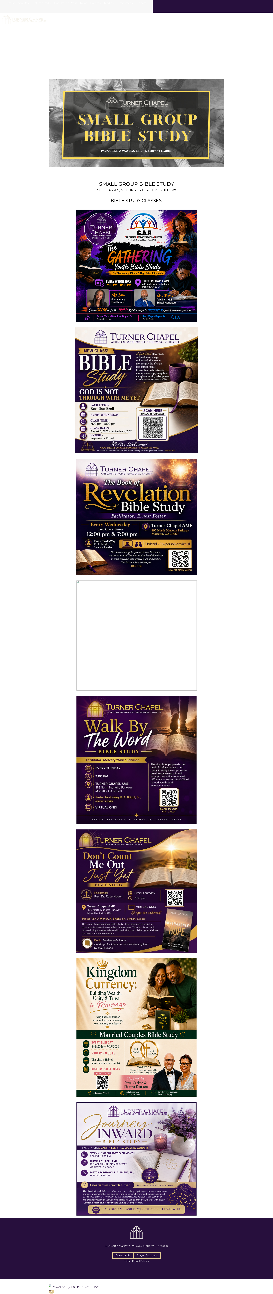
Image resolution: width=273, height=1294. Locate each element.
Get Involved (40, 3)
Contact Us (122, 1255)
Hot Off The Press (65, 3)
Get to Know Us (17, 3)
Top (51, 1292)
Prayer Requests (147, 1255)
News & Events (89, 3)
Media (108, 3)
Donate (141, 3)
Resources (124, 3)
